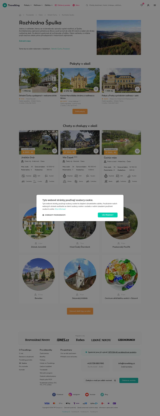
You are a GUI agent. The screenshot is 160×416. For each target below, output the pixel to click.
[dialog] (80, 208)
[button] (54, 215)
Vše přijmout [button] (107, 215)
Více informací (60, 209)
